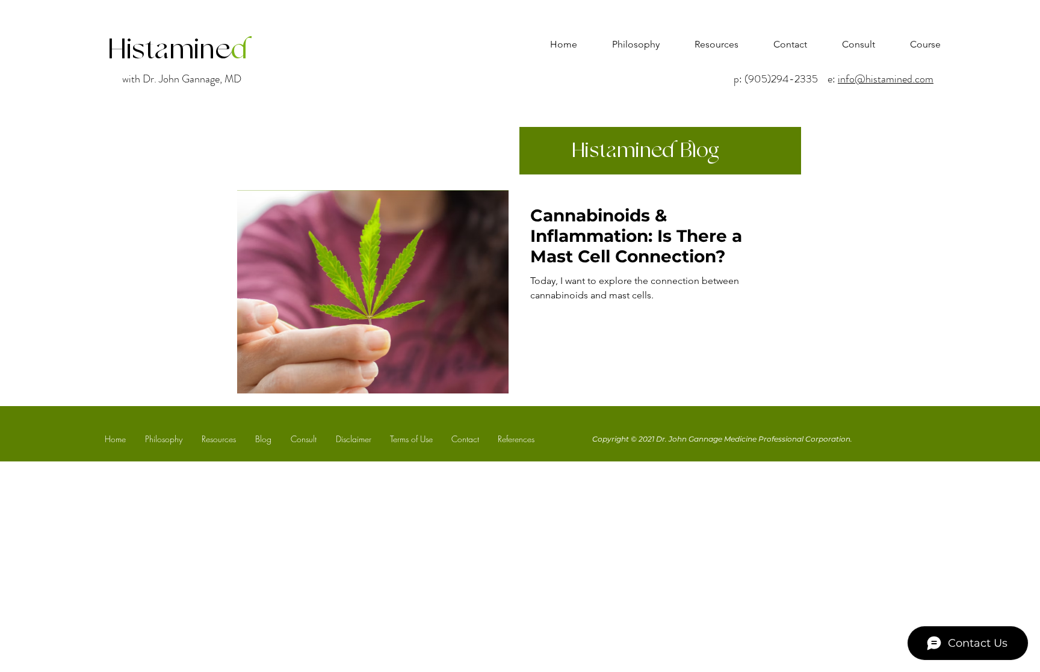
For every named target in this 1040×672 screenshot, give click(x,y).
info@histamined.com (885, 79)
